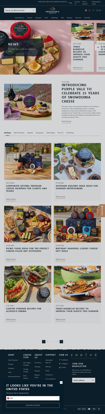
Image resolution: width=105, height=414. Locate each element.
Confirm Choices (33, 405)
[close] (61, 382)
